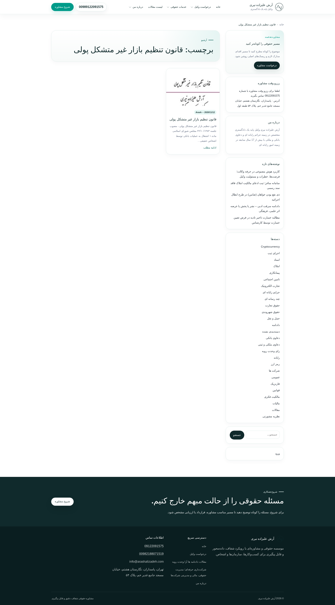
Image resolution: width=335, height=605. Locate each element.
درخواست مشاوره (267, 65)
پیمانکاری (274, 272)
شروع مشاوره (62, 6)
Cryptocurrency (270, 246)
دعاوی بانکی (273, 338)
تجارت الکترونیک (270, 286)
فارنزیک (275, 383)
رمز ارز (275, 364)
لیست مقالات (155, 6)
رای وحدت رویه (271, 351)
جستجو (237, 435)
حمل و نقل (273, 318)
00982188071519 (151, 553)
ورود (277, 453)
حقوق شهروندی (271, 312)
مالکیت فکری (272, 396)
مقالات (276, 410)
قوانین (276, 390)
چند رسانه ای (272, 298)
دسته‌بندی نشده (271, 331)
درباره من (138, 6)
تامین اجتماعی (271, 279)
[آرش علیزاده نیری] (279, 7)
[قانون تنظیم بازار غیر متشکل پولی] (193, 87)
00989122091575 (91, 7)
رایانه (277, 357)
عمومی (275, 377)
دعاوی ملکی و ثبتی (269, 344)
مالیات (276, 403)
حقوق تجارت (272, 305)
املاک (276, 266)
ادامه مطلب (209, 147)
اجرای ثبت (274, 253)
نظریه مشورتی (271, 416)
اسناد (277, 259)
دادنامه (276, 325)
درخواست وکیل (202, 6)
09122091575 (272, 95)
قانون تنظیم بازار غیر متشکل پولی (192, 119)
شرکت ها (274, 370)
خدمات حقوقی (178, 6)
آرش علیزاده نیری (261, 5)
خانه (218, 6)
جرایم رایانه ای (271, 292)
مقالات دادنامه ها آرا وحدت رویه (189, 561)
